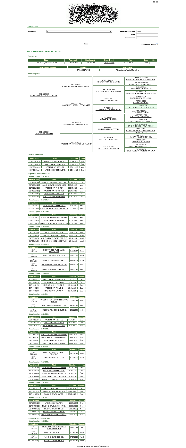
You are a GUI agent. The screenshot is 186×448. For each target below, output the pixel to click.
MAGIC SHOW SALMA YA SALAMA (53, 337)
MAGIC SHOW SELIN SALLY (54, 340)
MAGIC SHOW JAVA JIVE (54, 320)
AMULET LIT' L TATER (108, 119)
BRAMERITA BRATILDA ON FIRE (141, 89)
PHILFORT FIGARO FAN (108, 139)
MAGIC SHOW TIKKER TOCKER (54, 185)
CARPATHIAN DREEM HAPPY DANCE (76, 105)
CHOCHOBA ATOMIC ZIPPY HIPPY (141, 146)
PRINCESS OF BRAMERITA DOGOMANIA (141, 93)
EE (157, 1)
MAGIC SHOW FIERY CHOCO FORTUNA (54, 353)
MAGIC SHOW (109, 63)
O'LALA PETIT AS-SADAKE (108, 100)
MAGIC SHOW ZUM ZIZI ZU (53, 388)
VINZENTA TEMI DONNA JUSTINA (54, 310)
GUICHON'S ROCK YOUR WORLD (141, 107)
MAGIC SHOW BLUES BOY (54, 441)
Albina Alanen (120, 70)
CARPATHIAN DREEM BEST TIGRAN (43, 96)
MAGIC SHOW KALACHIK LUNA (54, 406)
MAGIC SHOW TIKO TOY (54, 188)
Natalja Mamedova (132, 70)
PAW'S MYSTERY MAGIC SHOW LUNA (141, 151)
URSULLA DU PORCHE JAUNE (140, 84)
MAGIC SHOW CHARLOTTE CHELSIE (54, 208)
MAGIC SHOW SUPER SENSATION (54, 335)
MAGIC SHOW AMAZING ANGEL (54, 260)
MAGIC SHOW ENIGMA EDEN (54, 279)
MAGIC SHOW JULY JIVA (54, 232)
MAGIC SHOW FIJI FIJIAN (54, 358)
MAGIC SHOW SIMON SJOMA (54, 343)
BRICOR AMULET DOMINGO (140, 117)
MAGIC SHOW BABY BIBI (44, 134)
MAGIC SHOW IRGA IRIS (54, 288)
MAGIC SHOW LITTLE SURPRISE (54, 376)
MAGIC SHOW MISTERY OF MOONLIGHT (76, 144)
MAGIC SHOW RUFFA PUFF (54, 220)
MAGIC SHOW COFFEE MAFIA (54, 206)
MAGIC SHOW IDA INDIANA (54, 282)
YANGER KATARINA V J (140, 112)
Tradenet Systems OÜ (92, 446)
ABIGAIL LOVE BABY (140, 103)
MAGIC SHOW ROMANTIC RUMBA (54, 217)
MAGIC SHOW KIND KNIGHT (54, 412)
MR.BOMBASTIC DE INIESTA (140, 98)
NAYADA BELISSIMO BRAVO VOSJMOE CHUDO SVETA (140, 131)
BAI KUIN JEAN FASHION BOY (141, 137)
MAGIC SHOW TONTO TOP (54, 191)
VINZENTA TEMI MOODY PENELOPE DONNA (54, 300)
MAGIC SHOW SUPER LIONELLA (54, 368)
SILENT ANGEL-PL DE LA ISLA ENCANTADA (54, 251)
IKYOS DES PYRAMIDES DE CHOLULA (76, 86)
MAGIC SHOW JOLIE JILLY (54, 323)
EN (154, 1)
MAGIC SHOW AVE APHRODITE (54, 269)
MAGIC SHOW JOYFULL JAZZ (54, 326)
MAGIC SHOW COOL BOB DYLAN (54, 241)
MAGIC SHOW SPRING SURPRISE (54, 182)
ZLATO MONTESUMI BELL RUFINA (108, 110)
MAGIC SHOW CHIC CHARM (54, 235)
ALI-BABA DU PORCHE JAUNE (108, 82)
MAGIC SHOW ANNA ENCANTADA (54, 265)
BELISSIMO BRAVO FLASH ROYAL (76, 124)
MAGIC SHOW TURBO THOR (54, 197)
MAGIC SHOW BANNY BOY (54, 432)
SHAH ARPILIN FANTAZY (141, 141)
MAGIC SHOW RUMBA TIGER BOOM (54, 223)
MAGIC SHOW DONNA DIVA (55, 170)
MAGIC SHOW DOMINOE (55, 167)
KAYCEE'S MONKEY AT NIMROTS (140, 121)
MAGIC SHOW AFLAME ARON (54, 255)
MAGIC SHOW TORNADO (53, 394)
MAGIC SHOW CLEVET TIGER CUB (54, 238)
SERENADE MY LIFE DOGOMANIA (108, 91)
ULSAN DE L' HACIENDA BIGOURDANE (140, 79)
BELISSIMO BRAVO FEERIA (108, 129)
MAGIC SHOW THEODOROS (54, 391)
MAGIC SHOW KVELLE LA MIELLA (53, 415)
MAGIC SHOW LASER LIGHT (54, 370)
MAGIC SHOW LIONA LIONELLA (54, 373)
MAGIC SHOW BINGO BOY (54, 437)
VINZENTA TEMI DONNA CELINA (54, 305)
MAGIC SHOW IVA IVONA (53, 291)
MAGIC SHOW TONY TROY (54, 194)
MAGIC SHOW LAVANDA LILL (108, 148)
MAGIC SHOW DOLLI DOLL (55, 164)
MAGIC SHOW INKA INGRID (53, 285)
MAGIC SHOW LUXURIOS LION (54, 379)
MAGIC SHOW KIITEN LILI (54, 409)
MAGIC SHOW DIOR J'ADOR (55, 161)
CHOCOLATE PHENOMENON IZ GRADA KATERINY (54, 427)
